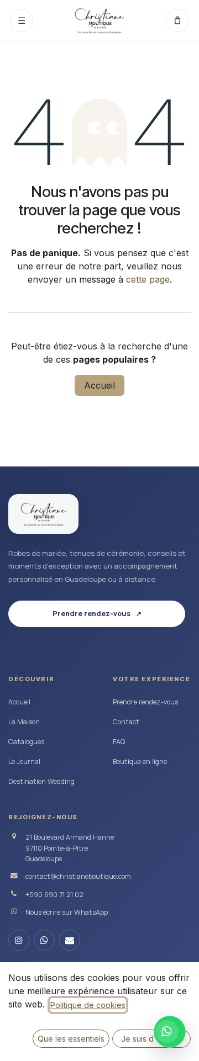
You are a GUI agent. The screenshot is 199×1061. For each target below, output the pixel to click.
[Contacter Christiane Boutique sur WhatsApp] (170, 1032)
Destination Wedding (41, 781)
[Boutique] (177, 20)
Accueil (99, 385)
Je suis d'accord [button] (151, 1038)
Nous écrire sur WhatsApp (66, 912)
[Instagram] (18, 940)
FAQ (119, 741)
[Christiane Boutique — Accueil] (43, 514)
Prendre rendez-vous (145, 702)
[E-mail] (69, 940)
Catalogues (26, 741)
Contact (126, 721)
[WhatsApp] (44, 940)
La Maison (24, 721)
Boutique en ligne (140, 761)
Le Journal (24, 761)
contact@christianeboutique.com (78, 876)
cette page (148, 279)
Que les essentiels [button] (71, 1038)
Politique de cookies (87, 1005)
